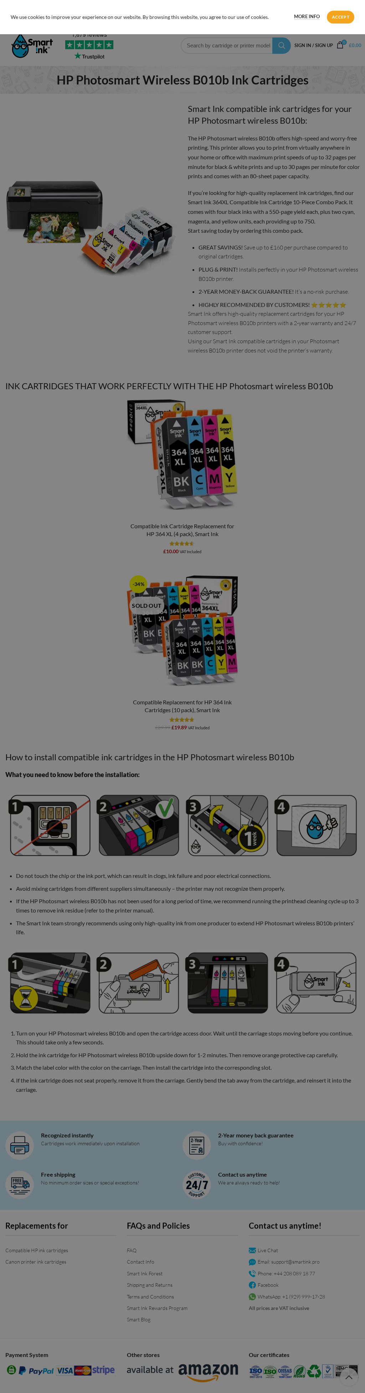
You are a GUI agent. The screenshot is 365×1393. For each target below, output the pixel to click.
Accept (340, 17)
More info (307, 16)
